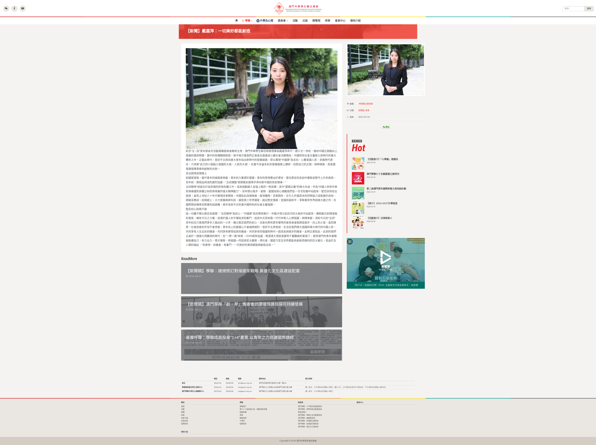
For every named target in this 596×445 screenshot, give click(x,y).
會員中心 (340, 20)
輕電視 (316, 20)
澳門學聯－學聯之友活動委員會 (310, 415)
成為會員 (184, 421)
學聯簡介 (243, 406)
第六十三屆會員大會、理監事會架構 (253, 409)
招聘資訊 (184, 424)
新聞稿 (361, 111)
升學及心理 (266, 20)
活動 (295, 20)
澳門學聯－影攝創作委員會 (308, 424)
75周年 (242, 421)
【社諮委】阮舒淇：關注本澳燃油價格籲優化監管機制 (236, 20)
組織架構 (243, 412)
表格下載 (184, 418)
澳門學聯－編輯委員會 (306, 418)
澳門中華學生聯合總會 (298, 8)
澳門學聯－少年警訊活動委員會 (310, 406)
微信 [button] (387, 126)
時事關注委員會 (366, 104)
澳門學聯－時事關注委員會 (308, 421)
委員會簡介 (302, 412)
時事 (327, 20)
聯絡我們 (243, 418)
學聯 (248, 20)
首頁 (183, 406)
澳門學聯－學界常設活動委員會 (310, 409)
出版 (305, 20)
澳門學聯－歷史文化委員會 (308, 427)
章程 (241, 415)
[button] (6, 8)
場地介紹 (355, 20)
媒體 (183, 412)
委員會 (282, 20)
